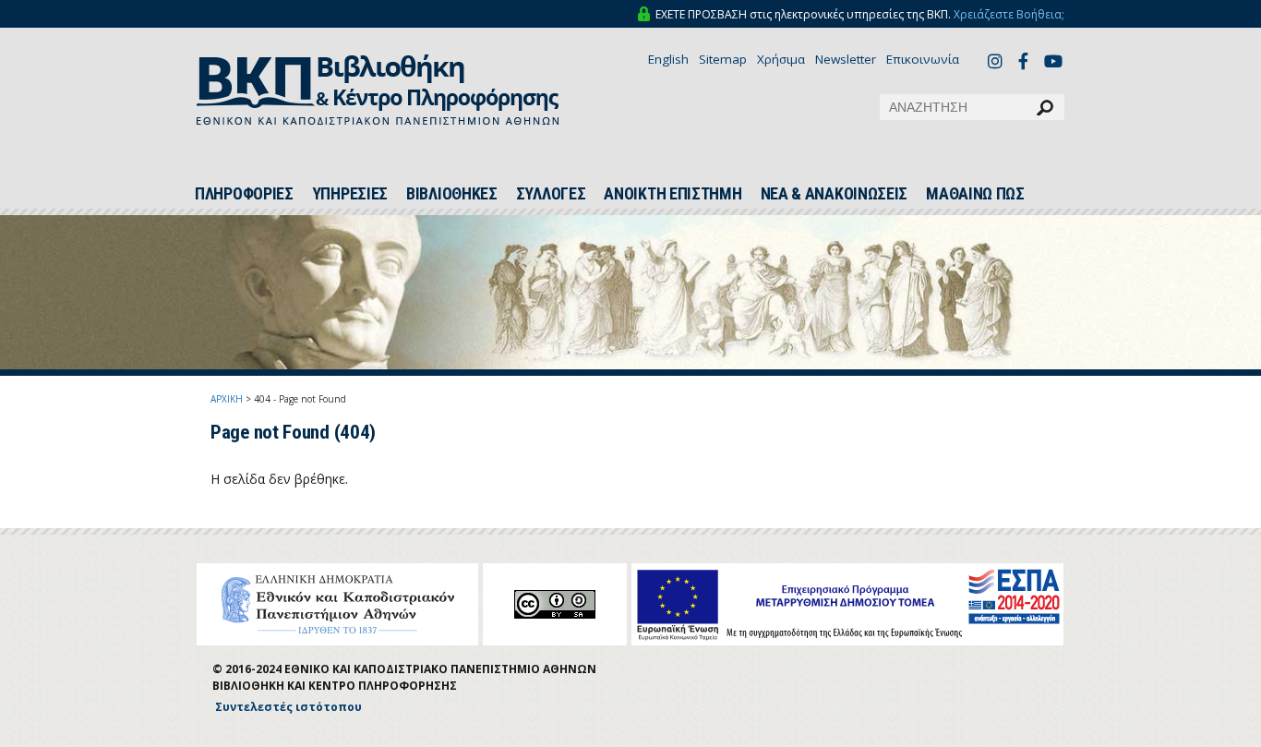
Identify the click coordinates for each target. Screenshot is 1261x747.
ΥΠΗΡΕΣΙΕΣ (350, 194)
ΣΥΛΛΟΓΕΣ (551, 194)
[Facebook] (1028, 60)
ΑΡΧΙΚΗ (226, 398)
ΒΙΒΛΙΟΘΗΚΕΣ (452, 194)
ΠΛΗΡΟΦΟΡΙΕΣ (244, 194)
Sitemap (723, 59)
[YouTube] (1054, 63)
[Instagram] (998, 60)
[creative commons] (555, 604)
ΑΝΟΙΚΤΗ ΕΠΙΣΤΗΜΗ (672, 194)
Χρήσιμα (781, 59)
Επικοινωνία (922, 59)
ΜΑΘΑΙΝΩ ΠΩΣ (975, 194)
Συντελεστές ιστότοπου (288, 707)
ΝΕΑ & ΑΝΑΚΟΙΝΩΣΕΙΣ (834, 194)
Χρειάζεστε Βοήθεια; (1009, 14)
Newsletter (845, 59)
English (668, 59)
